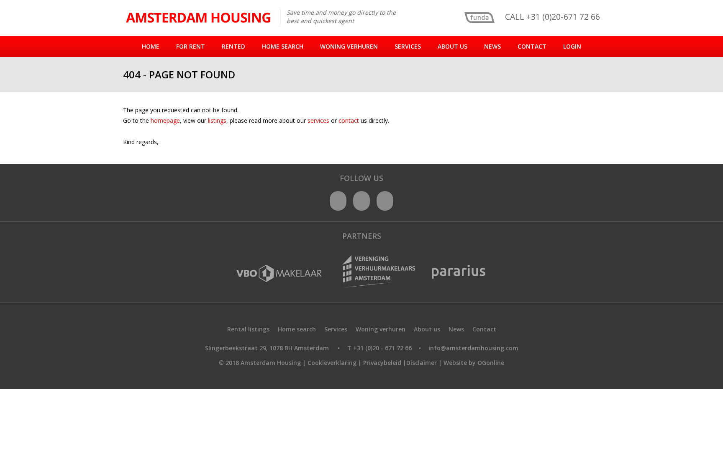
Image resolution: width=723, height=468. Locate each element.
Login (572, 46)
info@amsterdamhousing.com (473, 348)
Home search (282, 46)
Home (150, 46)
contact (349, 120)
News (492, 46)
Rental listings (248, 329)
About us (452, 46)
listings (217, 120)
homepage (165, 120)
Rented (233, 46)
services (319, 120)
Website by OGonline (474, 363)
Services (408, 46)
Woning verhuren (349, 46)
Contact (532, 46)
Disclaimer (421, 363)
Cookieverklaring (332, 363)
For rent (190, 46)
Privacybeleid (382, 363)
